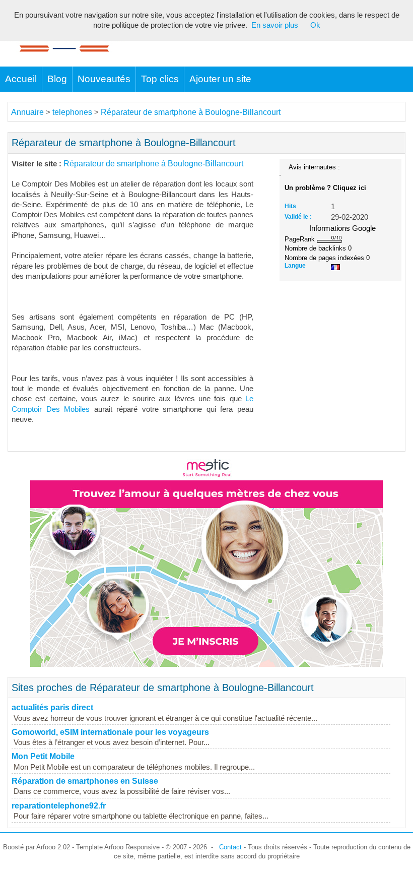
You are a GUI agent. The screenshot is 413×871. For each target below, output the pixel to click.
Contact (230, 847)
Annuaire (27, 112)
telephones (72, 112)
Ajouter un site (220, 79)
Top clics (160, 79)
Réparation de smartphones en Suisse (85, 781)
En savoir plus (274, 25)
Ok (315, 25)
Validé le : (298, 217)
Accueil (21, 79)
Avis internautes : (314, 166)
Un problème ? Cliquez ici (325, 188)
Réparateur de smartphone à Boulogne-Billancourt (191, 112)
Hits (290, 206)
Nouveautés (104, 79)
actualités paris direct (52, 707)
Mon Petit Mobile (43, 756)
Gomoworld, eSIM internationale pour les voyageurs (110, 732)
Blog (57, 79)
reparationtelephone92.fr (59, 805)
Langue (295, 266)
